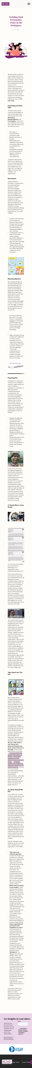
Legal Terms (15, 1062)
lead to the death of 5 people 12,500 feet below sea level (15, 754)
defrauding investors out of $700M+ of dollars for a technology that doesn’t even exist (16, 764)
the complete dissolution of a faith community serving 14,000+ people (16, 759)
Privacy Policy (26, 1062)
